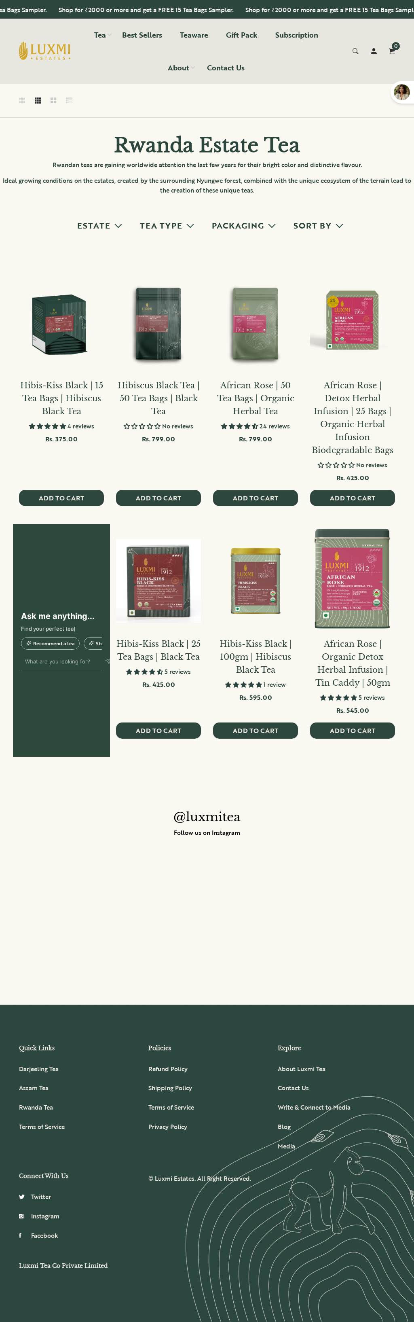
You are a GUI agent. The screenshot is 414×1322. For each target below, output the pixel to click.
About (178, 67)
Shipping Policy (170, 1088)
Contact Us (226, 67)
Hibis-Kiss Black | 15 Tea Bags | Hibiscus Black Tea (61, 398)
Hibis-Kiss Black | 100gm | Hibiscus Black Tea (256, 657)
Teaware (194, 35)
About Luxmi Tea (301, 1069)
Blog (284, 1127)
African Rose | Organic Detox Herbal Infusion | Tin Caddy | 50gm (352, 663)
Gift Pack (242, 35)
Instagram (45, 1216)
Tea (100, 35)
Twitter (41, 1197)
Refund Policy (168, 1069)
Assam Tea (34, 1088)
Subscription (296, 35)
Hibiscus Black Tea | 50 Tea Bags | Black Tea (159, 398)
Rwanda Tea (36, 1107)
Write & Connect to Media (314, 1107)
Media (286, 1146)
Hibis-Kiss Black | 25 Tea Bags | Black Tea (158, 650)
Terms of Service (42, 1127)
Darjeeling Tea (39, 1069)
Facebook (44, 1235)
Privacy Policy (167, 1127)
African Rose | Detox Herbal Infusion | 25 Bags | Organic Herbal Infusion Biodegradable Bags (352, 418)
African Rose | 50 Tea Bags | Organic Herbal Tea (255, 398)
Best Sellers (142, 35)
